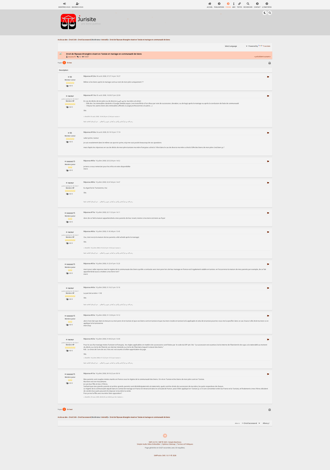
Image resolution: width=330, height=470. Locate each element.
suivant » (267, 56)
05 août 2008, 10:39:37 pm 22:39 (102, 95)
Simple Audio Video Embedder (148, 444)
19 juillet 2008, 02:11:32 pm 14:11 (102, 212)
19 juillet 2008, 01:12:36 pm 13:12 (102, 315)
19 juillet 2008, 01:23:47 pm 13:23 (102, 263)
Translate (266, 46)
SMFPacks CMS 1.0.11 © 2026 (165, 455)
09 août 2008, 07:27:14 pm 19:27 (102, 76)
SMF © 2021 (162, 442)
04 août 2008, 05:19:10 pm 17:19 (102, 132)
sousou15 (72, 57)
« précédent (259, 56)
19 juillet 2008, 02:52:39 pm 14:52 (102, 161)
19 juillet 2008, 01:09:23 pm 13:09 (102, 339)
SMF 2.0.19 (153, 442)
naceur (71, 96)
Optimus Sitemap (168, 444)
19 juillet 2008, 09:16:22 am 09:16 (102, 373)
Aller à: (237, 423)
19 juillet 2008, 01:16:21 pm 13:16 (102, 287)
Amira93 (104, 40)
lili (71, 76)
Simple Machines (174, 442)
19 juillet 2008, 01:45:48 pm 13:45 (102, 231)
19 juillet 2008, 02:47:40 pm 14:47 (102, 182)
